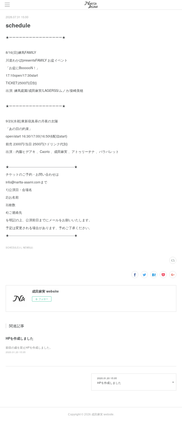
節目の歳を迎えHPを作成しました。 (29, 347)
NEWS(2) (28, 247)
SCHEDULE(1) (14, 247)
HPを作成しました (19, 338)
